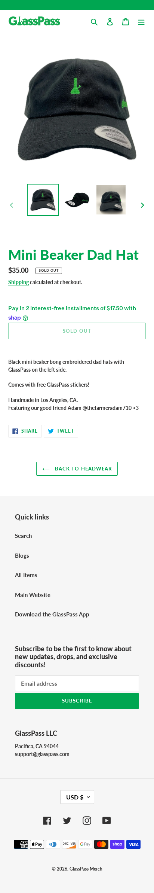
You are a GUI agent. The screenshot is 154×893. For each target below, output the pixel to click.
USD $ (74, 797)
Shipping (18, 282)
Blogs (22, 555)
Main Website (32, 594)
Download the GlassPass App (52, 614)
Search (23, 535)
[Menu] (141, 21)
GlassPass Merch (86, 869)
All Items (26, 575)
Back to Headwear (82, 469)
